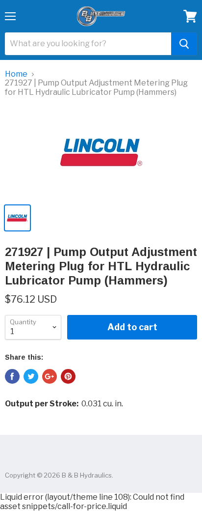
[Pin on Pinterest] (68, 376)
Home (16, 74)
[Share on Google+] (49, 376)
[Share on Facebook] (12, 376)
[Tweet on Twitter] (31, 376)
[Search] (184, 43)
